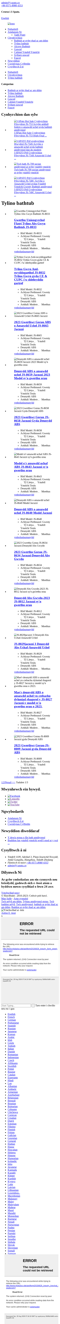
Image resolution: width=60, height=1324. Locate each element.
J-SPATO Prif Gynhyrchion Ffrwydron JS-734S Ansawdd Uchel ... (32, 155)
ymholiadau (20, 251)
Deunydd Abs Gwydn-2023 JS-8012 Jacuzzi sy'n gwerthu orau (32, 601)
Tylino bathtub (21, 43)
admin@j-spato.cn (17, 865)
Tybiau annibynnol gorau (35, 901)
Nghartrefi (13, 29)
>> (13, 782)
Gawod (18, 49)
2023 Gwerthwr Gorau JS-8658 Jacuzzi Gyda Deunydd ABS (33, 420)
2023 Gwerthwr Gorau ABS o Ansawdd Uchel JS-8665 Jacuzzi (32, 325)
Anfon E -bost (8, 913)
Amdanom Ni (15, 32)
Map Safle (6, 898)
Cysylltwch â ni (16, 66)
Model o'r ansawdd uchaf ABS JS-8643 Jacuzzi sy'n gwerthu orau (31, 467)
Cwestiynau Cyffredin (19, 63)
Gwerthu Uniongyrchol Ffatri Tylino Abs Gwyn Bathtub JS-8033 (29, 223)
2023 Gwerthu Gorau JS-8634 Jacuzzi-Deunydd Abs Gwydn (32, 555)
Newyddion (14, 60)
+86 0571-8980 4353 (37, 862)
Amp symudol (21, 898)
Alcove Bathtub (22, 46)
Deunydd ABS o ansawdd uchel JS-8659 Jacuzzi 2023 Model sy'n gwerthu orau (32, 374)
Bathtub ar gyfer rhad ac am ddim (31, 40)
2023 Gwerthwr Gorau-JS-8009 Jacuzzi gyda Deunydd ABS (32, 749)
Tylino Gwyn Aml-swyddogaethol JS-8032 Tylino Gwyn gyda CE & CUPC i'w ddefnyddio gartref (30, 276)
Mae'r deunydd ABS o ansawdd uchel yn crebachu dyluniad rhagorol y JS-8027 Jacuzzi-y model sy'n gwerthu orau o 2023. (33, 699)
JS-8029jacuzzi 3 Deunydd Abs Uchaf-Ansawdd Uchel (31, 645)
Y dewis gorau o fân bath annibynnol (26, 837)
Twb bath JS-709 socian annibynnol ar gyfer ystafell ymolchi (32, 171)
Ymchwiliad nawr (10, 892)
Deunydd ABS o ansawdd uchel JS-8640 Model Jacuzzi (33, 511)
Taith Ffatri (19, 34)
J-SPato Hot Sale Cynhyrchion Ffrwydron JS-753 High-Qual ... (30, 134)
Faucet (17, 58)
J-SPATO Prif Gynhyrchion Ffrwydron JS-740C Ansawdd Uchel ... (32, 192)
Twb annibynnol (24, 904)
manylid (30, 251)
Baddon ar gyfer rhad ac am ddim (28, 907)
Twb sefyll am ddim (11, 901)
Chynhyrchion (15, 37)
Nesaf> (8, 782)
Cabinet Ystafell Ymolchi (27, 52)
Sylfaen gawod (21, 55)
